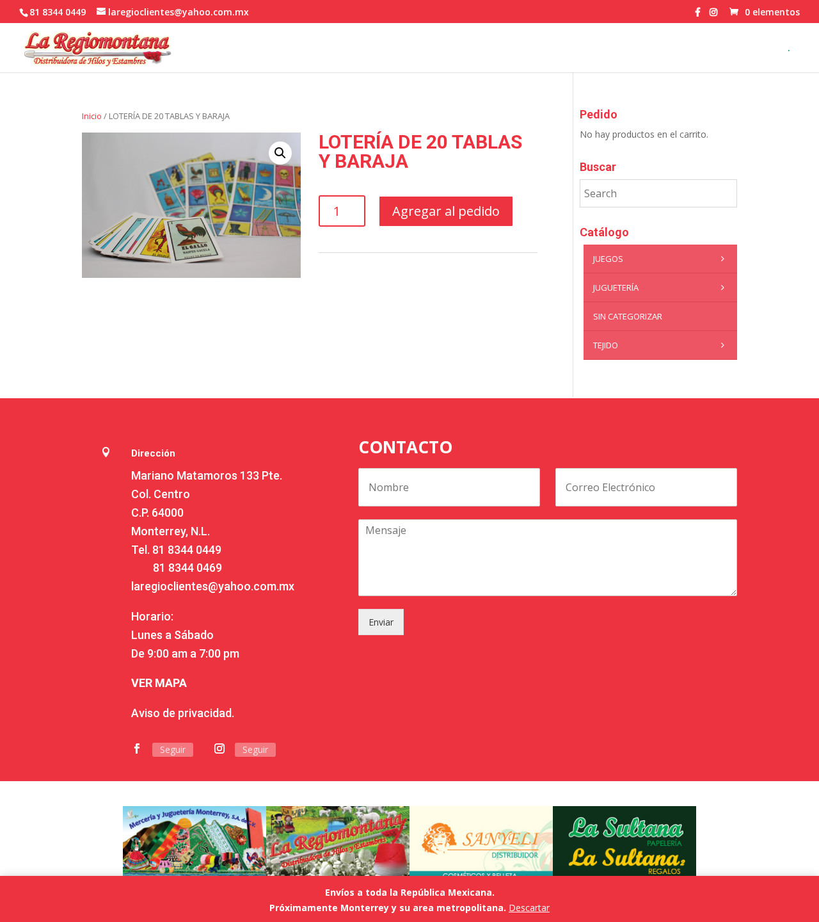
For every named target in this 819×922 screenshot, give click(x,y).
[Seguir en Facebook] (137, 748)
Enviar (381, 622)
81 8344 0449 (186, 549)
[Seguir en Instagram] (219, 748)
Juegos (608, 258)
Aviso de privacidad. (182, 713)
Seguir (173, 749)
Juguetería (616, 287)
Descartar (529, 908)
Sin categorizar (627, 316)
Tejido (605, 345)
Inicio (92, 116)
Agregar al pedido (446, 211)
